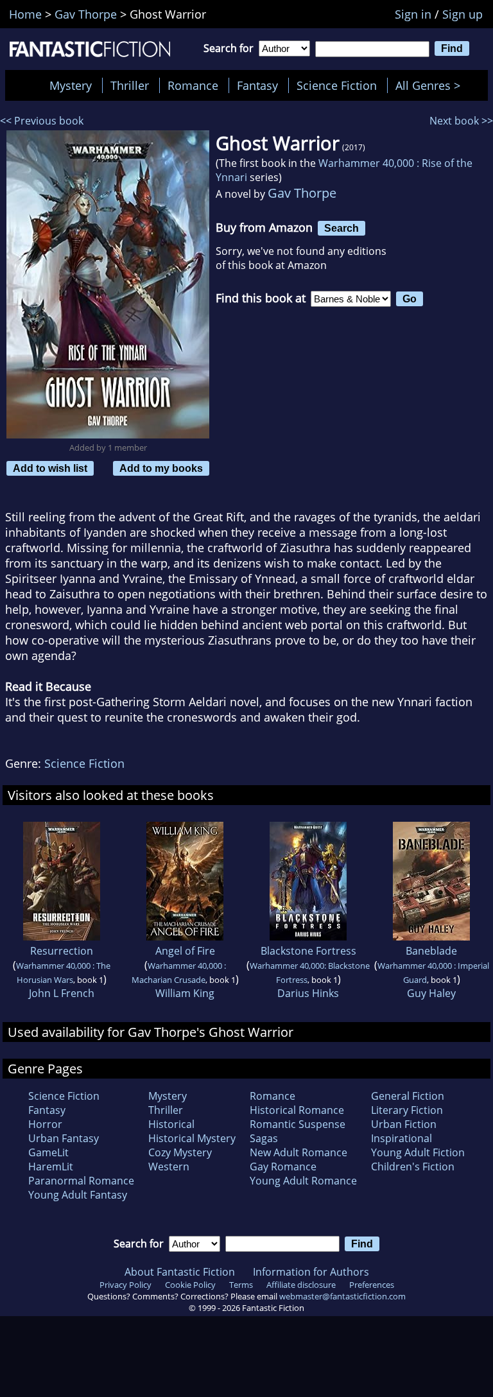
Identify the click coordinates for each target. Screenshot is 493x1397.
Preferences (371, 1284)
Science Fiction (337, 85)
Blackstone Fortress (308, 951)
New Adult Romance (298, 1152)
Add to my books (161, 468)
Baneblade (431, 951)
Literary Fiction (407, 1110)
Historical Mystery (192, 1138)
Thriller (129, 85)
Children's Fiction (412, 1166)
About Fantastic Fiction (180, 1272)
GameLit (48, 1152)
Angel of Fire (185, 951)
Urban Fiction (404, 1124)
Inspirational (401, 1138)
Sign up (462, 14)
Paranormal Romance (81, 1181)
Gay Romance (283, 1166)
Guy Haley (431, 993)
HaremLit (50, 1166)
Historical (171, 1124)
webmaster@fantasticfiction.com (342, 1296)
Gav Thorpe (302, 193)
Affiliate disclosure (301, 1284)
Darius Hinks (308, 993)
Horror (45, 1124)
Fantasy (257, 85)
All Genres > (431, 85)
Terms (241, 1284)
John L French (61, 993)
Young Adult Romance (303, 1181)
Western (168, 1166)
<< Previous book (41, 121)
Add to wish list (50, 468)
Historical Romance (297, 1110)
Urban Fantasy (63, 1138)
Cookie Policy (190, 1284)
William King (184, 993)
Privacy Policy (125, 1284)
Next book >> (461, 121)
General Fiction (407, 1096)
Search (341, 228)
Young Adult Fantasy (77, 1195)
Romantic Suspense (297, 1124)
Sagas (264, 1138)
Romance (193, 85)
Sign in (413, 14)
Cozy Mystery (180, 1152)
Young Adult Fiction (418, 1152)
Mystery (70, 85)
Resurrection (61, 951)
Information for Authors (311, 1272)
